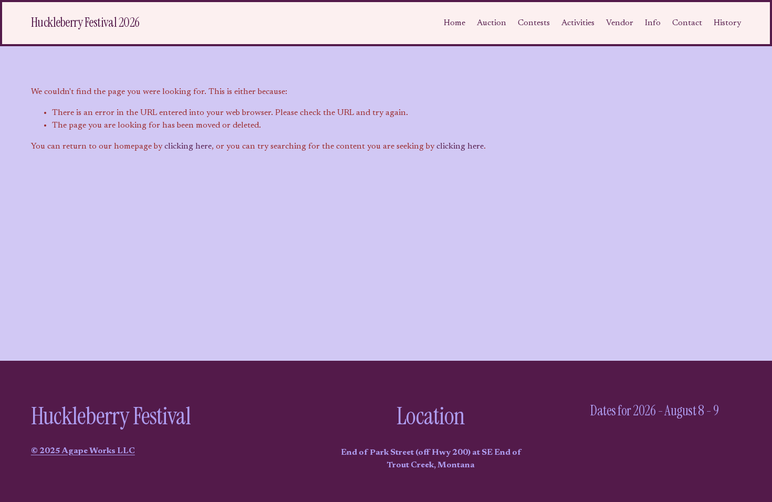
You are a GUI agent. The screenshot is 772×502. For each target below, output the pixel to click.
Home (454, 23)
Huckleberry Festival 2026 (85, 22)
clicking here (188, 146)
